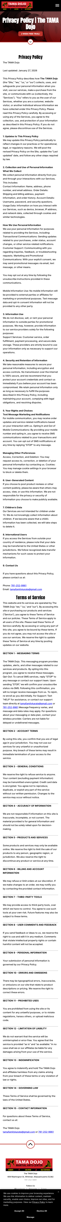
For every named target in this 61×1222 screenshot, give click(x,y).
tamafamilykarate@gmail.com (26, 589)
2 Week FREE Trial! (30, 34)
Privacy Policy (38, 1202)
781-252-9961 (19, 585)
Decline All (42, 1211)
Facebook (20, 1189)
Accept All (19, 1211)
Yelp (45, 1189)
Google (34, 1189)
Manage (30, 1217)
